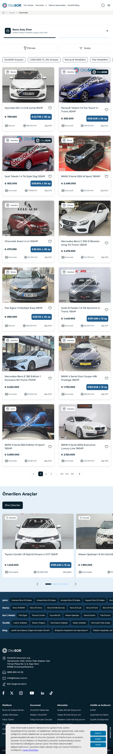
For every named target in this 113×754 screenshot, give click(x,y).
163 (61, 474)
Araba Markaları (10, 714)
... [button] (56, 474)
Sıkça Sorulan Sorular (41, 719)
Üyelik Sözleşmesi (99, 719)
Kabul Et (98, 733)
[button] (33, 474)
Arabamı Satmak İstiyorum (71, 719)
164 (67, 474)
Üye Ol (5, 724)
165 (72, 474)
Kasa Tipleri (8, 719)
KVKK (93, 710)
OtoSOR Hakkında (39, 710)
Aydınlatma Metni (99, 714)
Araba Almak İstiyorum (69, 710)
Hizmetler (39, 5)
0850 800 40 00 (15, 672)
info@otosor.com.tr (17, 678)
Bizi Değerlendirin (17, 684)
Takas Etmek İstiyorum (69, 714)
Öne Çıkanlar (12, 505)
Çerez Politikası (30, 750)
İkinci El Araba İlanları (13, 710)
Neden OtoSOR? (38, 714)
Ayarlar (98, 744)
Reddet (98, 739)
